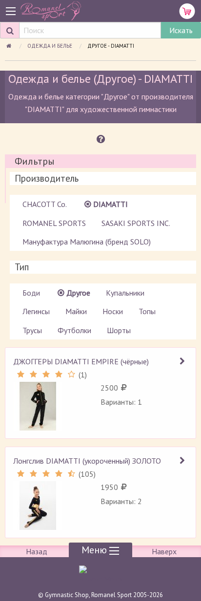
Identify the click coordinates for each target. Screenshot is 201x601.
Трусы (32, 330)
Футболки (74, 330)
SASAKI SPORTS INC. (135, 223)
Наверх (164, 551)
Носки (112, 311)
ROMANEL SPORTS (54, 223)
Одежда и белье (50, 45)
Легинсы (36, 311)
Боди (31, 293)
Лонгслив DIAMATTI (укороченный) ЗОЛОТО (87, 461)
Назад (36, 551)
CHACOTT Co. (44, 204)
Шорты (119, 330)
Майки (76, 311)
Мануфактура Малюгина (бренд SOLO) (86, 241)
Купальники (125, 293)
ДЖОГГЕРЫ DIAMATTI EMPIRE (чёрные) (81, 361)
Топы (147, 311)
